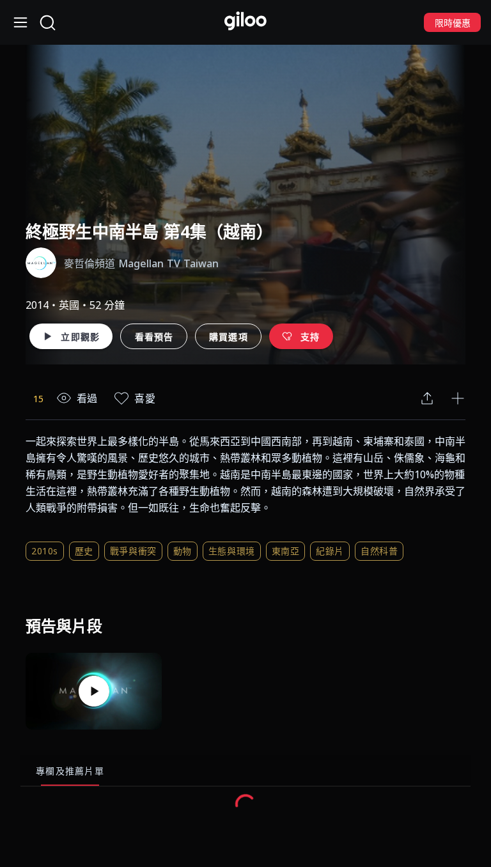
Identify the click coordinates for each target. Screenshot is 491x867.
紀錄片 (330, 551)
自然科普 (379, 551)
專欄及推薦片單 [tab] (70, 771)
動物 (182, 551)
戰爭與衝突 (133, 551)
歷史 (84, 551)
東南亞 (286, 551)
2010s (44, 551)
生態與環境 (231, 551)
